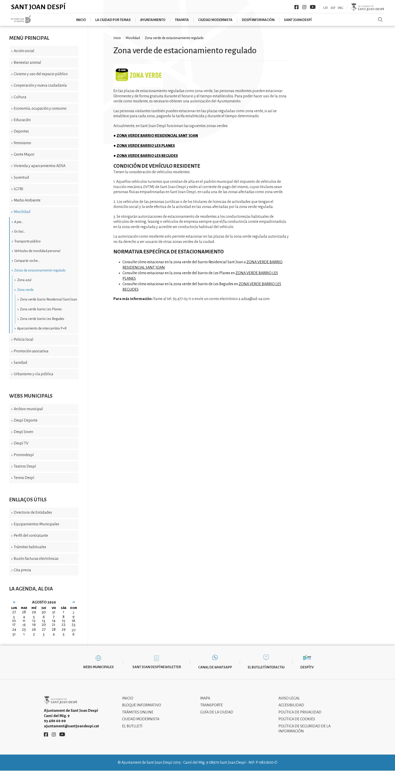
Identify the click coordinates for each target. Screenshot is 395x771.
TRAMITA (182, 20)
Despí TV (21, 443)
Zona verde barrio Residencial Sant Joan (48, 299)
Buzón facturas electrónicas (36, 559)
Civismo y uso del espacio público (41, 74)
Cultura (20, 97)
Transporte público (27, 241)
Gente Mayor (24, 154)
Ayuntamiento (152, 20)
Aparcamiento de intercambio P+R (42, 328)
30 (74, 630)
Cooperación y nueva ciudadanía (40, 85)
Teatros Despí (25, 466)
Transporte (211, 705)
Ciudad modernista (215, 20)
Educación (22, 120)
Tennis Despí (24, 478)
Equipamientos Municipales (36, 524)
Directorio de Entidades (33, 512)
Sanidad (20, 363)
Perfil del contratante (31, 536)
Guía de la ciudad (216, 712)
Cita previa (22, 570)
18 (24, 625)
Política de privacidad (299, 712)
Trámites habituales (30, 547)
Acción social (24, 51)
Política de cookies (296, 719)
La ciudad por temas (113, 20)
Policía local (23, 340)
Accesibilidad (291, 705)
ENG (340, 8)
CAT (325, 8)
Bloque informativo (141, 705)
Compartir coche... (27, 261)
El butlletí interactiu (266, 667)
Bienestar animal (27, 63)
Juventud (21, 177)
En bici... (19, 231)
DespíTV (307, 667)
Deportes (21, 131)
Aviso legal (289, 698)
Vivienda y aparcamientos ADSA (39, 166)
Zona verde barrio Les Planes (41, 309)
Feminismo (22, 143)
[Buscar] (380, 19)
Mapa (205, 698)
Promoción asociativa (31, 351)
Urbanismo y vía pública (33, 374)
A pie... (18, 222)
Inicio (81, 20)
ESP (333, 8)
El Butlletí (132, 726)
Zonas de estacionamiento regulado (40, 270)
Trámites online (137, 712)
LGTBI (18, 189)
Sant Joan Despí (38, 7)
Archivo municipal (28, 409)
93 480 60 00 (55, 721)
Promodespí (24, 455)
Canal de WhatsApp (215, 667)
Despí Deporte (25, 420)
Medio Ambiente (27, 200)
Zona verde (25, 290)
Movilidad (22, 212)
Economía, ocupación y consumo (40, 108)
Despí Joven (23, 432)
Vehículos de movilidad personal (37, 251)
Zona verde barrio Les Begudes (42, 319)
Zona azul (24, 280)
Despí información (258, 20)
